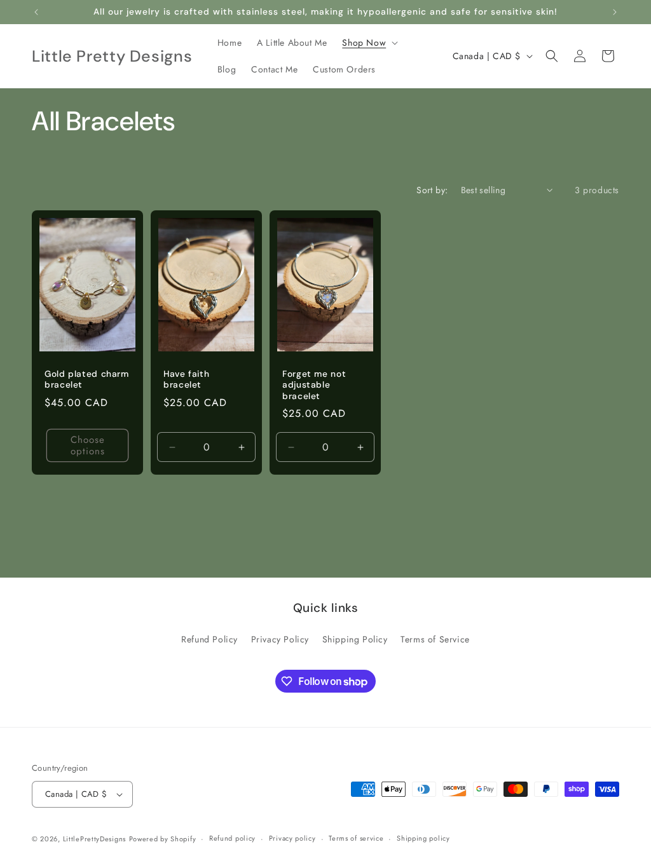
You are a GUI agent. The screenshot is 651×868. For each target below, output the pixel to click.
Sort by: (432, 190)
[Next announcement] (615, 12)
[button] (368, 42)
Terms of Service (435, 639)
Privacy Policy (280, 639)
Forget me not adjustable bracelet (314, 385)
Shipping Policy (355, 639)
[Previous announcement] (36, 12)
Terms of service (356, 838)
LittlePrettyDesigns (94, 839)
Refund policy (232, 838)
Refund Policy (209, 639)
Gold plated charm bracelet (87, 380)
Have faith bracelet (186, 380)
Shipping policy (423, 838)
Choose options (88, 446)
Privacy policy (292, 838)
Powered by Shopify (162, 839)
